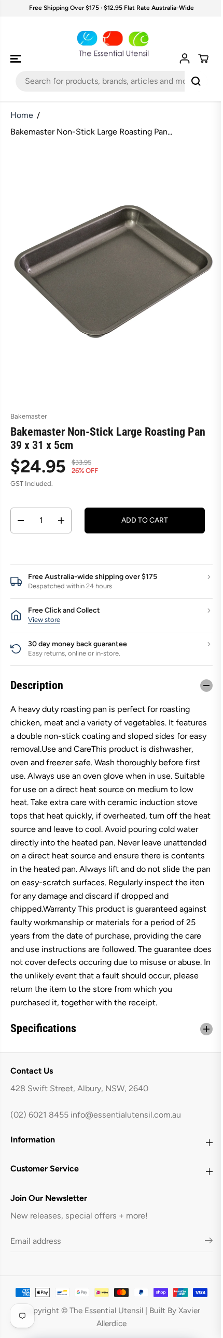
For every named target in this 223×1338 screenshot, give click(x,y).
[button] (16, 59)
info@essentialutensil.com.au (126, 1128)
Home (21, 115)
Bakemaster (28, 416)
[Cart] (203, 58)
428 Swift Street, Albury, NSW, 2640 (79, 1102)
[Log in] (184, 58)
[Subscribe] (203, 1255)
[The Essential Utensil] (111, 44)
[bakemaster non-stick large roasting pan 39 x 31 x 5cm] (113, 271)
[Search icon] (196, 81)
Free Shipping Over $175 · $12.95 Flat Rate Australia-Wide (111, 7)
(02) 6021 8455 (39, 1128)
